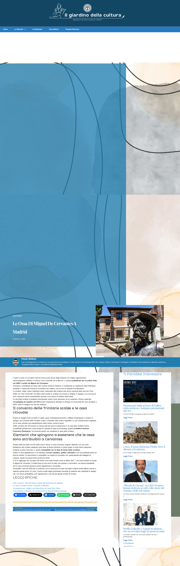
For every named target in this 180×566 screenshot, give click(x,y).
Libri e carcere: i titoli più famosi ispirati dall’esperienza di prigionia (38, 483)
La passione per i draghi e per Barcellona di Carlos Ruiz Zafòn (36, 488)
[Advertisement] (90, 47)
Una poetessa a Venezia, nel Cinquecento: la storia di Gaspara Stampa (39, 491)
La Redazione (37, 29)
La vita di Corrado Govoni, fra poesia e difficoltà (31, 486)
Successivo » (129, 546)
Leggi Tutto (127, 417)
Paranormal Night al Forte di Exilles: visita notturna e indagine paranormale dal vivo (143, 408)
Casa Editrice (54, 29)
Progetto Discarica (72, 29)
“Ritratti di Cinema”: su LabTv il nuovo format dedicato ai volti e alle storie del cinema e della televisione (143, 488)
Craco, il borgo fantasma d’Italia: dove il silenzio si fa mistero (144, 448)
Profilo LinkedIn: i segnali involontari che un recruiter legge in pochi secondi (143, 530)
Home (5, 29)
